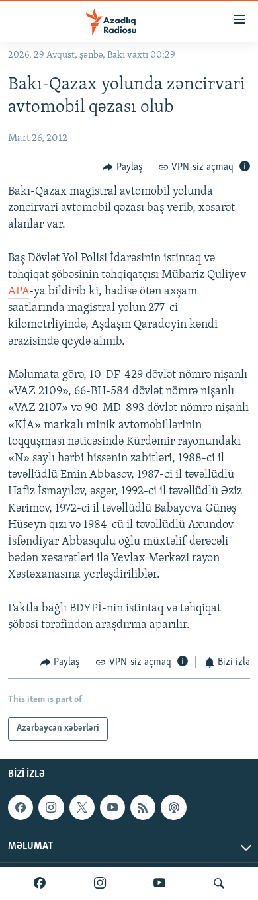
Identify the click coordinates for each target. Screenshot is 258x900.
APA (18, 292)
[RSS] (142, 807)
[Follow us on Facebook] (20, 807)
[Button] (122, 167)
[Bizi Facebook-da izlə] (39, 883)
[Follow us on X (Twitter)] (82, 807)
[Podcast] (173, 807)
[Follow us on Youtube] (112, 807)
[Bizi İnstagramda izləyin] (99, 883)
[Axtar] (219, 883)
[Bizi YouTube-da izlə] (159, 883)
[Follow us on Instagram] (51, 807)
